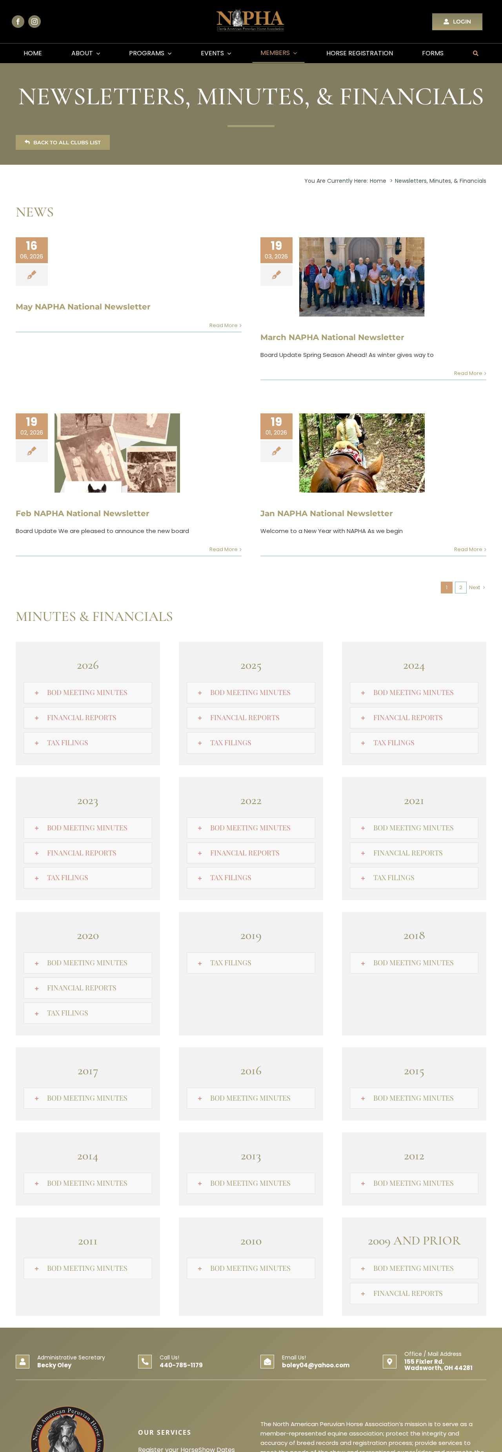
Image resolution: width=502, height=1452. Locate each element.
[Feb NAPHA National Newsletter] (117, 453)
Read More (223, 325)
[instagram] (34, 21)
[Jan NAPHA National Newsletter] (362, 453)
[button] (88, 692)
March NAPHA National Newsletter (332, 337)
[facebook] (18, 21)
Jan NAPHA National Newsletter (326, 513)
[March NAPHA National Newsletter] (362, 277)
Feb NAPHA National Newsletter (82, 513)
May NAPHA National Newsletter (83, 306)
